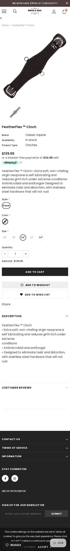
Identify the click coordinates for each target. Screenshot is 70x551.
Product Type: (10, 145)
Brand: (5, 135)
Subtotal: (7, 261)
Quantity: (7, 247)
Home (5, 25)
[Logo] (35, 11)
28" (14, 237)
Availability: (8, 140)
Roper (6, 205)
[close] (67, 3)
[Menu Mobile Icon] (4, 11)
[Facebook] (5, 478)
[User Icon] (54, 12)
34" (41, 237)
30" (23, 237)
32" (32, 237)
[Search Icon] (15, 11)
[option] (35, 65)
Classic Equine (35, 135)
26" (5, 237)
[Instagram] (14, 478)
